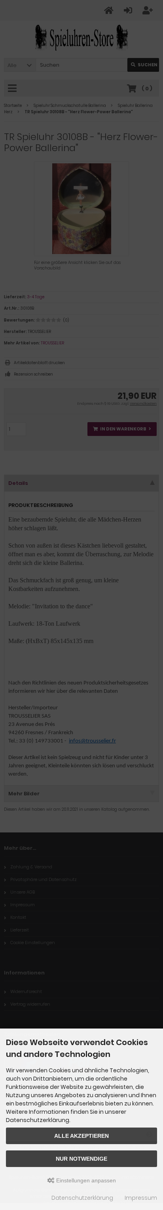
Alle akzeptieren (81, 1136)
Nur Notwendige (81, 1159)
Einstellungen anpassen (85, 1180)
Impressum (141, 1198)
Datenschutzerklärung (82, 1198)
